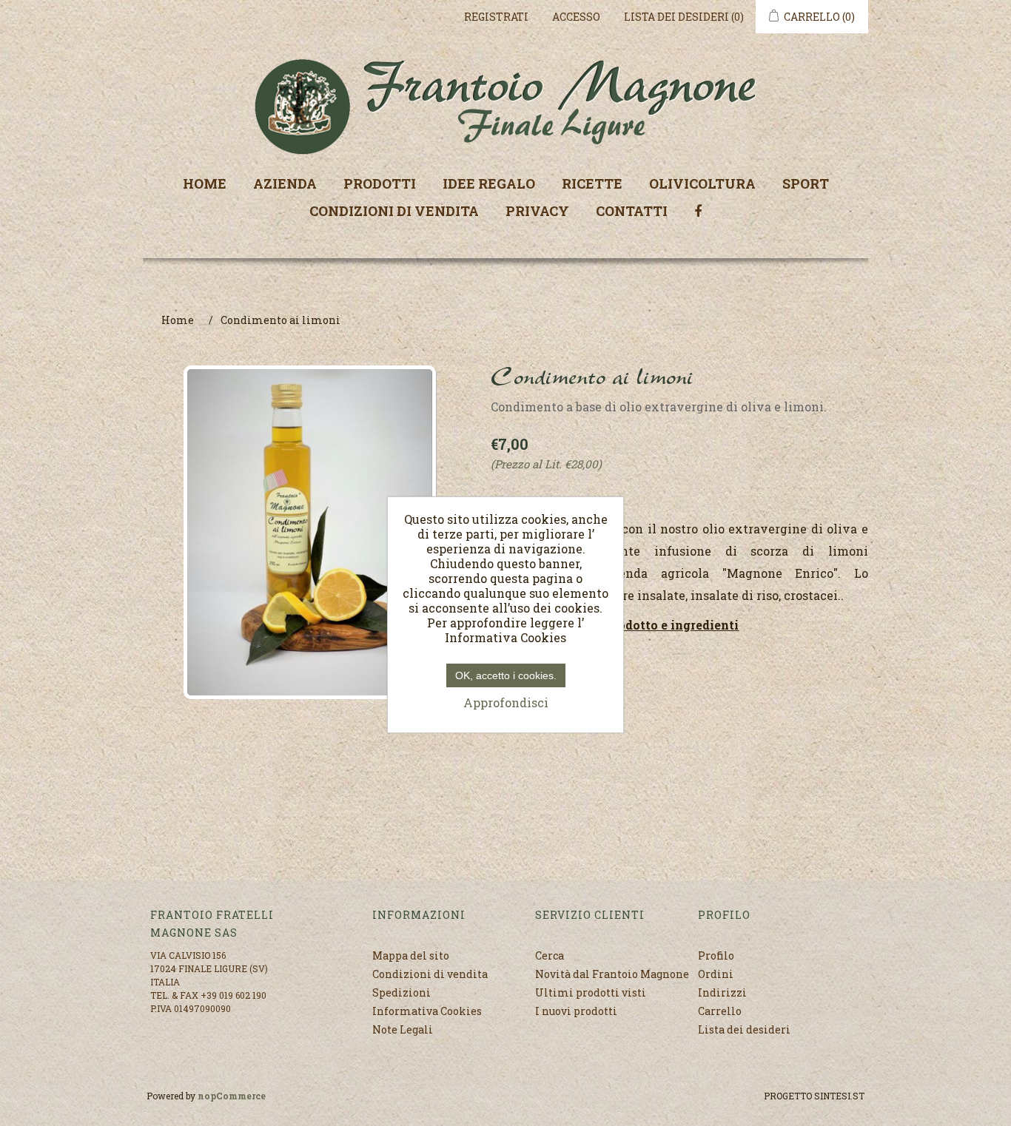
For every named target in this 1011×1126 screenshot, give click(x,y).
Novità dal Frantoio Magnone (612, 974)
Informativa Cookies (427, 1011)
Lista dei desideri (744, 1029)
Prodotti (379, 183)
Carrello (720, 1011)
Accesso (576, 17)
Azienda (285, 183)
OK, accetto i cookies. (506, 675)
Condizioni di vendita (394, 211)
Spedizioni (401, 992)
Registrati (496, 17)
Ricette (592, 183)
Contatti (632, 211)
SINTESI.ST (839, 1096)
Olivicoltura (702, 183)
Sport (805, 183)
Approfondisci (505, 702)
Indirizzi (722, 992)
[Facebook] (698, 209)
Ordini (715, 974)
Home (204, 183)
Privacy (537, 211)
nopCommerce (232, 1096)
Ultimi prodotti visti (590, 992)
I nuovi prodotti (576, 1011)
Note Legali (402, 1029)
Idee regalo (489, 183)
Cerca (549, 955)
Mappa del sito (410, 955)
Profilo (716, 955)
